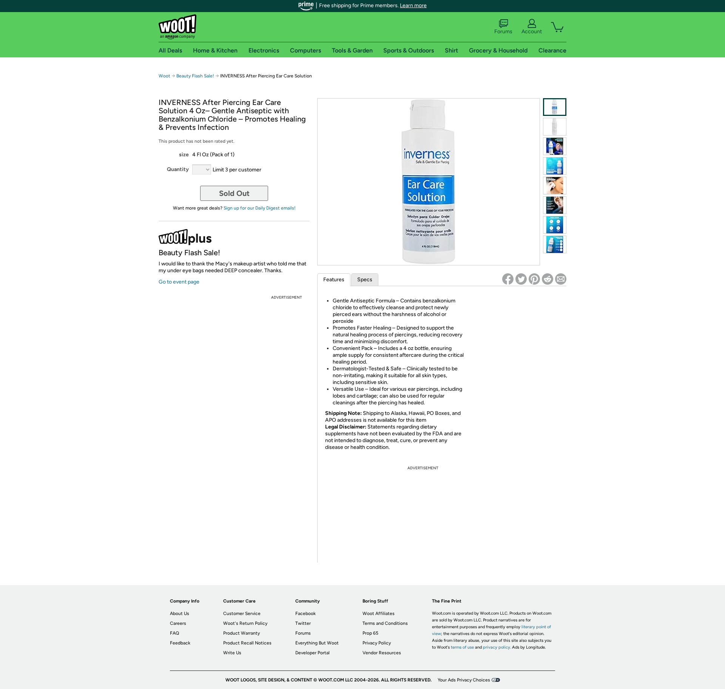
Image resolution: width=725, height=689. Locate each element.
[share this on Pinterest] (534, 279)
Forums (503, 31)
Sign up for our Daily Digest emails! (260, 208)
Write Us (232, 652)
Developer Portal (312, 652)
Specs (364, 279)
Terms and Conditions (385, 623)
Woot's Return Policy (245, 623)
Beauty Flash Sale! (195, 76)
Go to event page (179, 282)
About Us (179, 613)
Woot (164, 76)
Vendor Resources (381, 652)
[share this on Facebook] (508, 279)
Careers (178, 623)
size (184, 154)
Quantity (178, 169)
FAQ (174, 633)
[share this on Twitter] (521, 279)
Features (333, 279)
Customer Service (242, 613)
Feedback (180, 643)
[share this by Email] (560, 279)
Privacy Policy (376, 643)
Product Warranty (241, 633)
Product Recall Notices (247, 643)
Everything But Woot (317, 643)
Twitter (303, 623)
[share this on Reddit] (547, 279)
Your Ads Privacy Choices (464, 680)
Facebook (305, 613)
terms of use (462, 647)
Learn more (413, 5)
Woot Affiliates (378, 613)
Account (531, 31)
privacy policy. (497, 647)
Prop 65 (370, 633)
